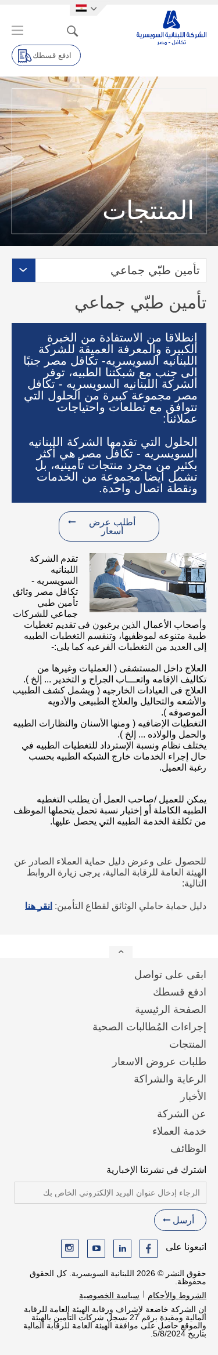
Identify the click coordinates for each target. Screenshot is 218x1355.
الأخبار (193, 1096)
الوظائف (188, 1148)
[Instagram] (70, 1249)
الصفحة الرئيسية (170, 1009)
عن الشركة (181, 1114)
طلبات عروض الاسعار (159, 1061)
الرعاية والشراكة (170, 1079)
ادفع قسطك (52, 55)
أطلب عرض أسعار (112, 526)
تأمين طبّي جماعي (155, 270)
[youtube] (96, 1249)
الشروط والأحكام (177, 1295)
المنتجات (187, 1044)
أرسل (183, 1220)
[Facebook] (149, 1249)
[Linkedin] (122, 1249)
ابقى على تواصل (170, 974)
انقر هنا (38, 906)
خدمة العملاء (179, 1131)
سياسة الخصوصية (109, 1295)
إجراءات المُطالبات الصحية (149, 1027)
